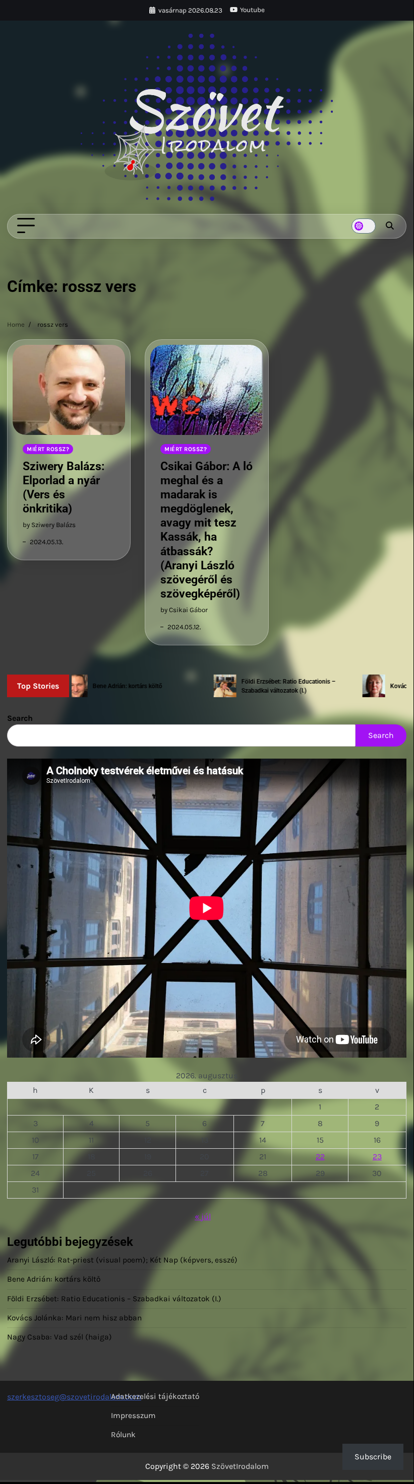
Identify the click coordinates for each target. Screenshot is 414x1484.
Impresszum (133, 1415)
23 (377, 1156)
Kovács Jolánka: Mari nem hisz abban (74, 1317)
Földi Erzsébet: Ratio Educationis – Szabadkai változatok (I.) (114, 1298)
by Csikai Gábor (184, 610)
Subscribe (372, 1456)
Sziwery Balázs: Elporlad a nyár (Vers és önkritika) (63, 487)
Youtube (252, 10)
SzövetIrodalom (240, 1466)
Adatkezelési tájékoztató (155, 1396)
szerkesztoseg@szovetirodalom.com (74, 1396)
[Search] (390, 226)
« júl (203, 1216)
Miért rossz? (48, 449)
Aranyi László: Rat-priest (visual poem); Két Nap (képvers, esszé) (122, 1260)
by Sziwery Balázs (49, 525)
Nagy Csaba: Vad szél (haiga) (59, 1337)
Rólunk (123, 1434)
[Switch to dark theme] (363, 226)
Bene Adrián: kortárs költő (53, 1279)
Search (20, 718)
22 (320, 1156)
